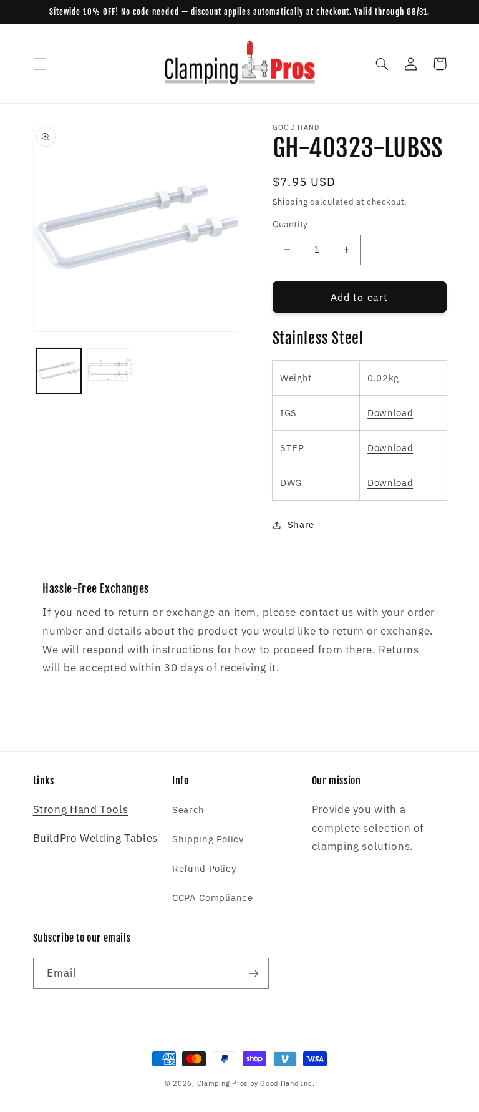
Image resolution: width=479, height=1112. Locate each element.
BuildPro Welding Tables (95, 838)
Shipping (290, 202)
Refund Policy (204, 868)
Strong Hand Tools (80, 809)
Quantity (290, 224)
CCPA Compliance (212, 898)
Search (188, 810)
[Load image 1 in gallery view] (58, 370)
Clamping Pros (222, 1083)
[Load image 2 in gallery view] (109, 370)
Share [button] (301, 524)
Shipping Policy (207, 839)
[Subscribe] (253, 973)
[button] (39, 63)
